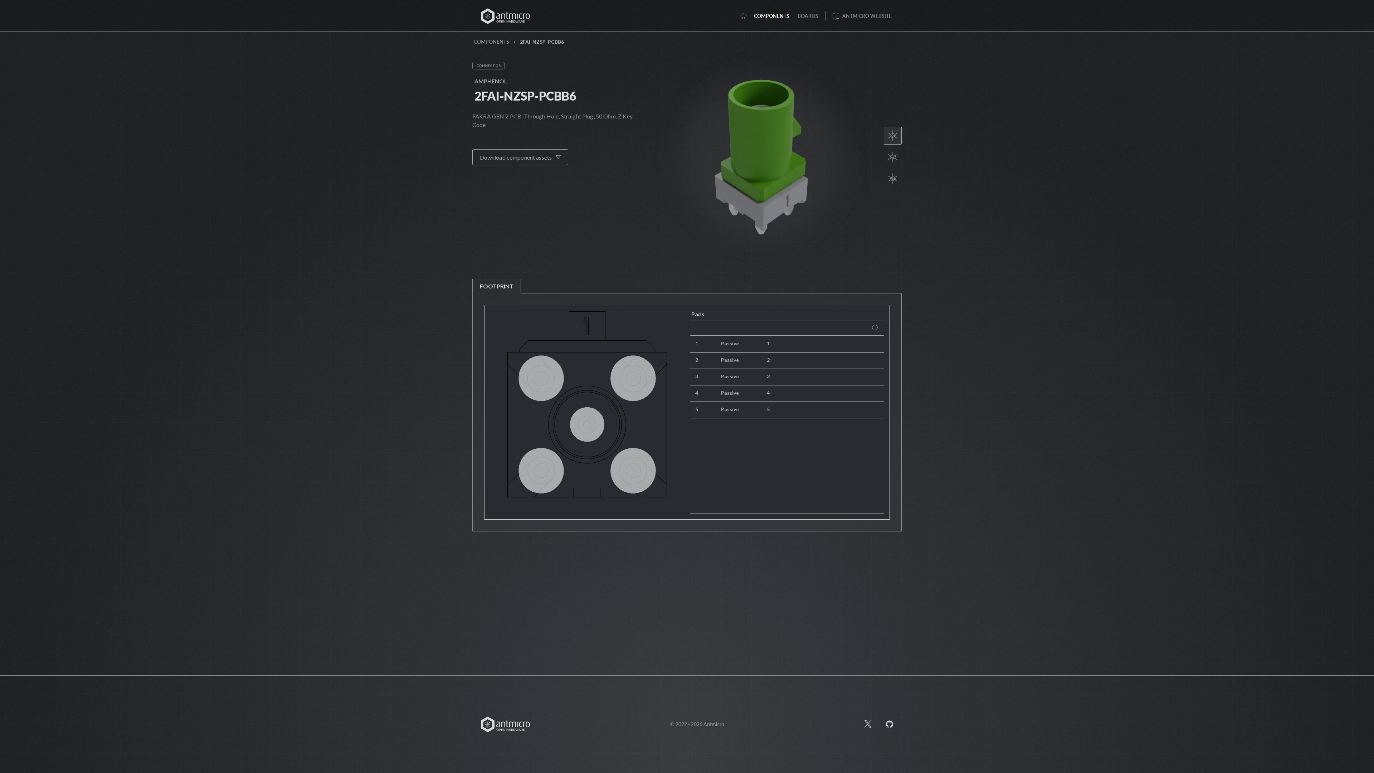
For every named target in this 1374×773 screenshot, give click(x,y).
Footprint (496, 286)
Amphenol (490, 81)
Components (491, 42)
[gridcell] (823, 344)
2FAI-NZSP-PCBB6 (525, 95)
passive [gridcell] (730, 343)
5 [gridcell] (696, 409)
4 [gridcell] (696, 393)
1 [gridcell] (696, 343)
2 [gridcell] (696, 360)
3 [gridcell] (696, 376)
